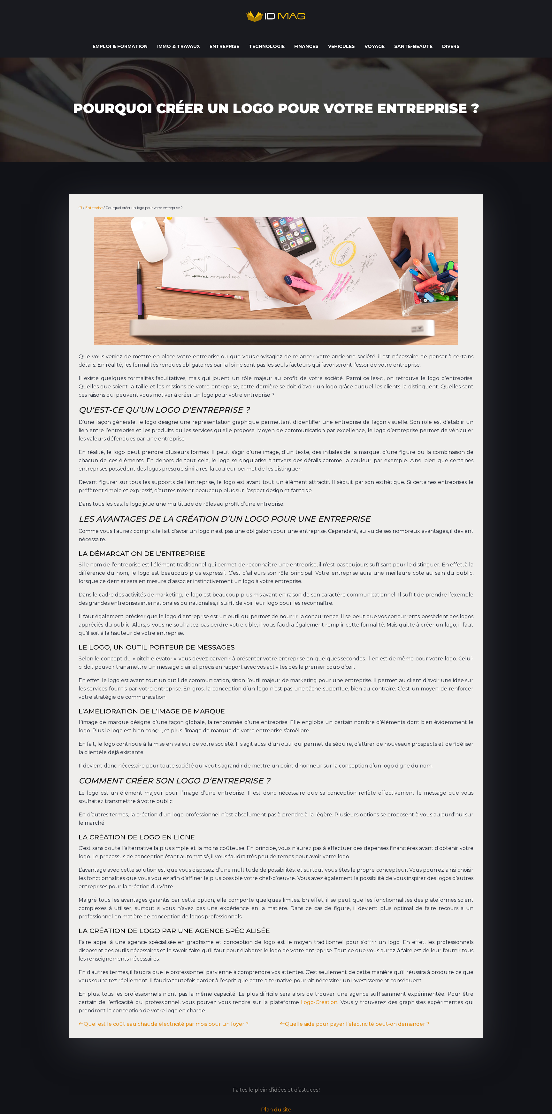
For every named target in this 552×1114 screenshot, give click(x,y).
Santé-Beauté (413, 46)
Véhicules (341, 46)
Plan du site (276, 1110)
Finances (306, 46)
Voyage (374, 46)
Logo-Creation (319, 1002)
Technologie (267, 46)
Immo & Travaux (178, 46)
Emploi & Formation (120, 46)
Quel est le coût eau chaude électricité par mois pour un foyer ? (166, 1024)
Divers (451, 46)
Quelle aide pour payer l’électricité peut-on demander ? (357, 1024)
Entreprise (224, 46)
